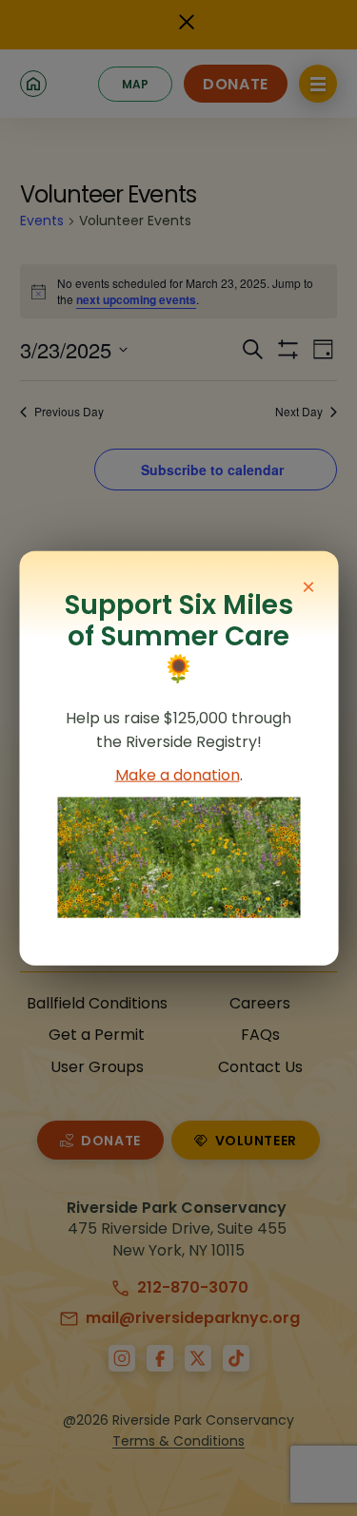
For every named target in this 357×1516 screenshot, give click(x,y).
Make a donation (177, 775)
